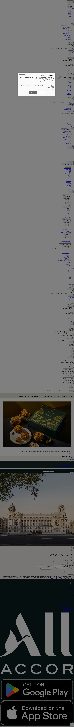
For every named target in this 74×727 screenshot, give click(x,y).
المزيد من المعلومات (50, 87)
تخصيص (41, 92)
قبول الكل (32, 92)
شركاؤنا (52, 89)
